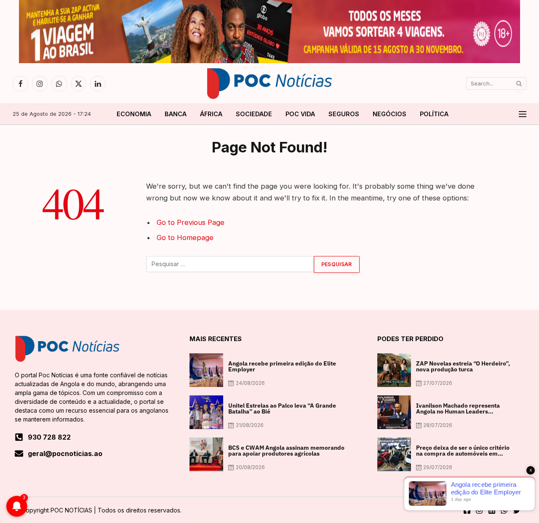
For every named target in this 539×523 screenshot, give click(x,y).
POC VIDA (300, 113)
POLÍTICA (434, 113)
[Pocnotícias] (269, 83)
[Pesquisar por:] (230, 264)
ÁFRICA (211, 113)
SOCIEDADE (254, 113)
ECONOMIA (134, 113)
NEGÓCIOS (389, 113)
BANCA (176, 113)
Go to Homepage (185, 237)
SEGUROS (343, 113)
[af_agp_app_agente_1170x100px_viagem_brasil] (269, 61)
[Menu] (522, 114)
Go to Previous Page (190, 222)
